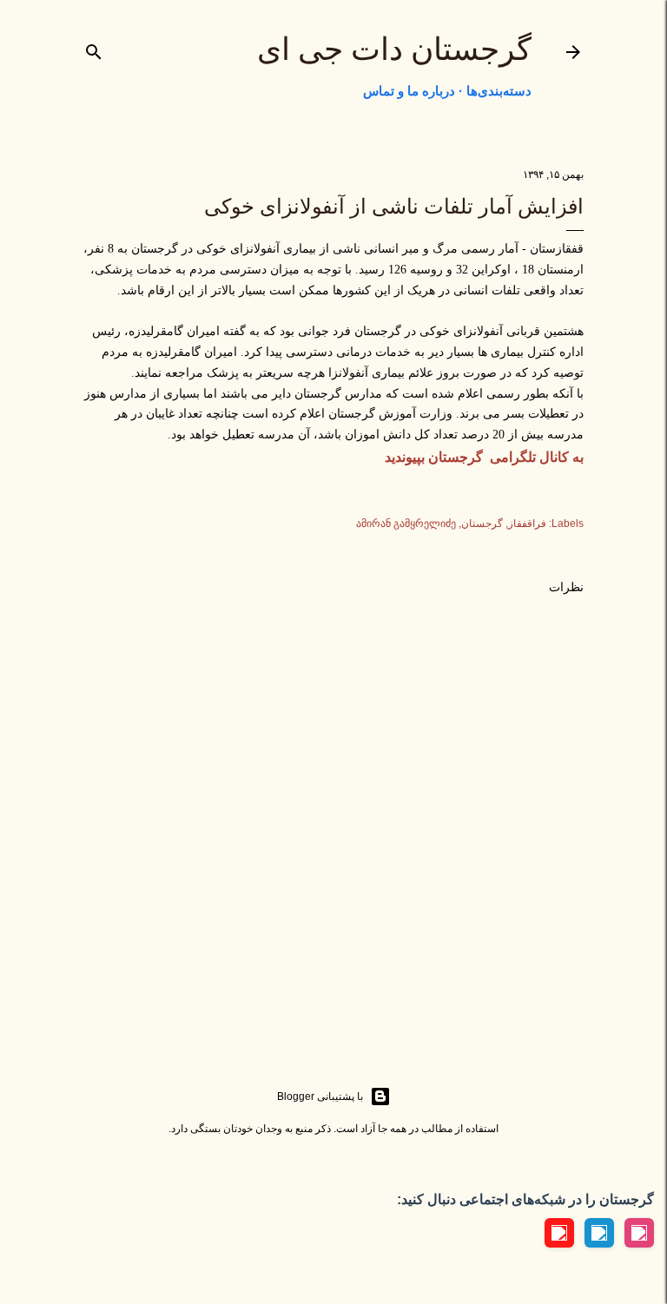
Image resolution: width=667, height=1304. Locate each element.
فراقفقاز (527, 523)
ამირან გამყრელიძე (406, 523)
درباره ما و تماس (409, 90)
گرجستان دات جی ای (394, 49)
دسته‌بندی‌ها (499, 90)
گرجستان (482, 523)
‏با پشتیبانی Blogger (320, 1096)
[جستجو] (93, 48)
